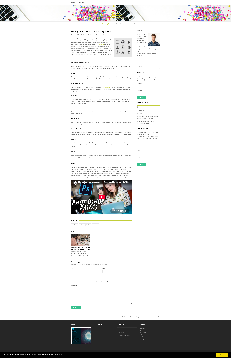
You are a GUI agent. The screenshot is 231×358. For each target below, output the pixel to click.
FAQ (141, 334)
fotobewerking (107, 87)
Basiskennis (122, 329)
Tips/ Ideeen (143, 340)
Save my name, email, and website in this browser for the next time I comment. (95, 282)
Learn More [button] (58, 354)
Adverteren (143, 328)
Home (141, 336)
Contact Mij (143, 332)
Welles (84, 35)
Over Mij (142, 338)
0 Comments (108, 35)
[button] (74, 224)
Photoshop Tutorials (95, 35)
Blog (141, 330)
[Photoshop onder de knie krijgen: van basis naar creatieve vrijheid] (80, 240)
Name (73, 268)
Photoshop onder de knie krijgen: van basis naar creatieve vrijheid (80, 248)
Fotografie (121, 332)
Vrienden (142, 342)
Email (103, 268)
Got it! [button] (222, 354)
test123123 (141, 107)
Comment (74, 285)
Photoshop (101, 44)
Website (73, 275)
